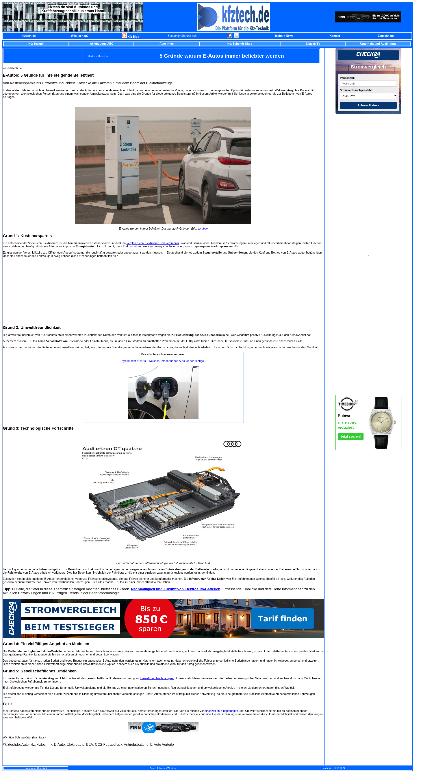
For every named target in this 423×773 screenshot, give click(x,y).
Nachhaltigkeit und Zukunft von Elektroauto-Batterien (175, 589)
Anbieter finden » (368, 105)
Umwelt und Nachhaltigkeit (157, 678)
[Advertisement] (163, 291)
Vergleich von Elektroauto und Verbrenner (152, 243)
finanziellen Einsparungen (221, 710)
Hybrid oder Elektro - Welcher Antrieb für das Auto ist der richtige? (163, 361)
